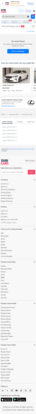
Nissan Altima (6, 319)
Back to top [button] (29, 160)
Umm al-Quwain (6, 256)
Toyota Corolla (6, 328)
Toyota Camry (6, 316)
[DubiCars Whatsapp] (30, 390)
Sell (21, 11)
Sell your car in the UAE (9, 219)
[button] (2, 4)
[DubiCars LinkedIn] (3, 390)
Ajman (3, 242)
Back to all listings (18, 51)
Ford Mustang (6, 325)
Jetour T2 (4, 349)
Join (31, 172)
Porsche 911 (5, 355)
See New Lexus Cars (8, 106)
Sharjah (3, 253)
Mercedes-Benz (6, 269)
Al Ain (3, 239)
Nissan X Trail (5, 372)
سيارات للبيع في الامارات (8, 223)
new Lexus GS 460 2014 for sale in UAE (21, 149)
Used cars (4, 211)
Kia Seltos (4, 366)
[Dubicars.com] (4, 162)
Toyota (3, 266)
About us (4, 187)
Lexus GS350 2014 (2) (9, 134)
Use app (28, 11)
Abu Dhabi (4, 236)
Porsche (4, 298)
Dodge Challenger (7, 369)
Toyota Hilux (5, 330)
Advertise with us (7, 198)
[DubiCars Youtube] (16, 390)
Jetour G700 (5, 360)
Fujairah (4, 248)
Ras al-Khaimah (6, 250)
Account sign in (6, 195)
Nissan (3, 272)
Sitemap (4, 207)
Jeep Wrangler (6, 333)
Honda (3, 295)
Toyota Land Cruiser (8, 307)
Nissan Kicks (5, 358)
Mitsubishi (4, 292)
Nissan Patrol (5, 310)
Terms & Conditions (8, 189)
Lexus (3, 275)
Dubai (3, 245)
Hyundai (4, 286)
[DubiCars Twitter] (26, 390)
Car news (4, 217)
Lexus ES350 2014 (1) (9, 137)
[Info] (19, 26)
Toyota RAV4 (5, 375)
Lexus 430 (4, 339)
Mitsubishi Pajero (7, 336)
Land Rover (5, 283)
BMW (3, 277)
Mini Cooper (5, 378)
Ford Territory (6, 381)
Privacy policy (6, 192)
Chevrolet (4, 289)
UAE (2, 233)
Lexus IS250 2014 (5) (9, 127)
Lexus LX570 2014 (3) (9, 130)
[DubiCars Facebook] (7, 390)
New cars (4, 214)
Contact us (5, 184)
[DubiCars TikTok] (21, 390)
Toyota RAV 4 (5, 322)
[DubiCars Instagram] (12, 390)
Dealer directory (7, 201)
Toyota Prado (5, 313)
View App (30, 4)
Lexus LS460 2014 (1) (9, 140)
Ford (2, 280)
